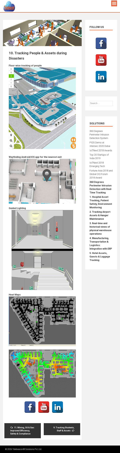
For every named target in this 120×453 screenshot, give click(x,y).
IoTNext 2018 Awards (101, 150)
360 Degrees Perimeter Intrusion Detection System (99, 135)
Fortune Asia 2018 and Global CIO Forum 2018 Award (101, 174)
